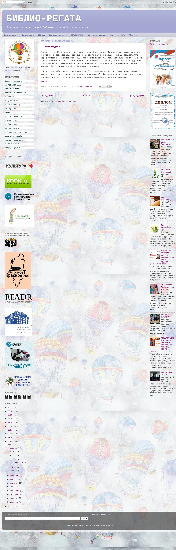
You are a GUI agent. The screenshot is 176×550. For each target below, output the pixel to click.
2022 (10, 507)
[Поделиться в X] (105, 86)
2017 (10, 430)
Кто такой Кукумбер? (166, 171)
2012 (10, 411)
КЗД (111, 35)
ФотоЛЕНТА (121, 35)
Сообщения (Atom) (67, 101)
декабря (14, 502)
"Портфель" (133, 35)
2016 (10, 426)
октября (14, 494)
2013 (10, 415)
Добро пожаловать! (101, 514)
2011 (10, 407)
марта (13, 479)
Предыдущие (136, 95)
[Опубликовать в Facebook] (108, 86)
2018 (10, 434)
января (14, 448)
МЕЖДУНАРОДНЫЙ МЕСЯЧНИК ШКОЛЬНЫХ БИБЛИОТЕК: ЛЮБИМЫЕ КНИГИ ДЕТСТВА (162, 344)
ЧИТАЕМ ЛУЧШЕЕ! (77, 35)
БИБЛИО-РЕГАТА (43, 18)
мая (12, 487)
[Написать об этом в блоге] (103, 86)
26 (14, 467)
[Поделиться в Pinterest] (110, 86)
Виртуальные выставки (97, 35)
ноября (14, 498)
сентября (15, 491)
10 (14, 452)
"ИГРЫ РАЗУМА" (165, 316)
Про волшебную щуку (166, 227)
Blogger (110, 526)
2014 (10, 419)
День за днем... (11, 35)
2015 (10, 423)
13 (14, 456)
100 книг (42, 35)
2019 (10, 438)
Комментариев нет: (85, 87)
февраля (14, 476)
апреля (14, 483)
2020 (10, 441)
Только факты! (28, 35)
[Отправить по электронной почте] (100, 86)
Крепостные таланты (166, 373)
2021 (10, 445)
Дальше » (45, 82)
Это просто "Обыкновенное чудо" (167, 287)
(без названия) (166, 198)
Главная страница (91, 95)
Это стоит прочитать (58, 35)
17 (14, 459)
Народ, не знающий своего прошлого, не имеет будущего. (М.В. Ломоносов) (162, 257)
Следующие (47, 95)
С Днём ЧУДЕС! (50, 46)
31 (14, 471)
